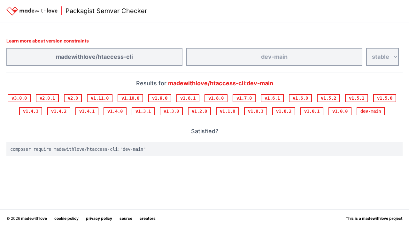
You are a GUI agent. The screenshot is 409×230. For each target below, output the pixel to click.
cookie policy (66, 218)
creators (148, 218)
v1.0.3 (255, 111)
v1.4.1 (87, 111)
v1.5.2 (328, 98)
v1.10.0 (130, 98)
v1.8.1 (188, 98)
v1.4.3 (30, 111)
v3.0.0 (19, 98)
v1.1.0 (227, 111)
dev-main (370, 111)
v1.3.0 (171, 111)
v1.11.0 (100, 98)
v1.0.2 (283, 111)
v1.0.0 (340, 111)
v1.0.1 (312, 111)
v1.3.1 (143, 111)
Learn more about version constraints (47, 40)
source (126, 218)
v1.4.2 (58, 111)
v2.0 (73, 98)
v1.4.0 (115, 111)
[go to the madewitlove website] (32, 11)
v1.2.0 (199, 111)
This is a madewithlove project (374, 218)
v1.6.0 (300, 98)
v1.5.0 (384, 98)
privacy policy (99, 218)
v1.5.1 (356, 98)
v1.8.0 (216, 98)
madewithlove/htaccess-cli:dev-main (220, 83)
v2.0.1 (47, 98)
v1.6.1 (272, 98)
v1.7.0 (244, 98)
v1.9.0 (159, 98)
